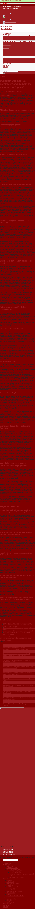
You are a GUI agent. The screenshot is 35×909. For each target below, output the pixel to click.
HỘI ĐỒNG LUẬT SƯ (8, 38)
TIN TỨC (5, 57)
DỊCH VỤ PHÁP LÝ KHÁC (17, 877)
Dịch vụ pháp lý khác (9, 854)
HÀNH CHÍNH (6, 44)
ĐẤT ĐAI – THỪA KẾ (8, 49)
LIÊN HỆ (5, 67)
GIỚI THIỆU (6, 35)
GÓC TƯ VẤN (7, 63)
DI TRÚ (5, 54)
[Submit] (4, 73)
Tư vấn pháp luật (8, 849)
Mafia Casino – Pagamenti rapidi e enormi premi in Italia (16, 637)
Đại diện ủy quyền (8, 852)
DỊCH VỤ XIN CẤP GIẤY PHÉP (11, 55)
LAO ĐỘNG (6, 48)
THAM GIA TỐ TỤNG (15, 872)
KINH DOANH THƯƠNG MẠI (10, 51)
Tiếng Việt (6, 14)
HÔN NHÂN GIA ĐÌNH (9, 46)
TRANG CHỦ (7, 33)
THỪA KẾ (12, 890)
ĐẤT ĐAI (12, 888)
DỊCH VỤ (5, 41)
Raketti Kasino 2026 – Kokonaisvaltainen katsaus (17, 623)
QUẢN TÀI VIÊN (7, 52)
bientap (19, 91)
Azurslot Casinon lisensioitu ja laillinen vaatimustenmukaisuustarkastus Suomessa (15, 648)
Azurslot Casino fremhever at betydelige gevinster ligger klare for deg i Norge (17, 673)
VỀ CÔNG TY (6, 36)
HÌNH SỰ (5, 43)
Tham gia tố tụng (8, 851)
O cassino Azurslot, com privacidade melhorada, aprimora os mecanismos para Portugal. (17, 654)
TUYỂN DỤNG (7, 62)
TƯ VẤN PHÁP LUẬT (15, 871)
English (11, 17)
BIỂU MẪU (6, 65)
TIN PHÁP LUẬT (7, 59)
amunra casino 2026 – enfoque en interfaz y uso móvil (18, 631)
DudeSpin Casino (5, 95)
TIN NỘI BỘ (6, 60)
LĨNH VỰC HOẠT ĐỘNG (9, 39)
